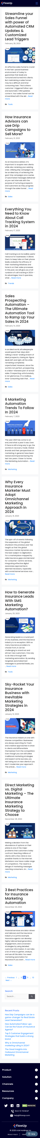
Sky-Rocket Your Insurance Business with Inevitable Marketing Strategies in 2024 (19, 697)
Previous (10, 977)
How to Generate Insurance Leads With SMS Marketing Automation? (19, 601)
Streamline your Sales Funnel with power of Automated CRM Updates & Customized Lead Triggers (19, 26)
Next (9, 980)
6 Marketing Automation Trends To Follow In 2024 (19, 406)
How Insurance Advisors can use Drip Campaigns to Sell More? (18, 125)
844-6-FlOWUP (22, 1111)
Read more (16, 278)
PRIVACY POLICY (13, 1134)
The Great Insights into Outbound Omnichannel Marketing (16, 1052)
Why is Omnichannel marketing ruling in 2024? (17, 1044)
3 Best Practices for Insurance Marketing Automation (19, 896)
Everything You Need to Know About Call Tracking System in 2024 (20, 218)
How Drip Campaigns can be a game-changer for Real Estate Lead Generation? (20, 1017)
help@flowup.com (22, 1115)
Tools (10, 104)
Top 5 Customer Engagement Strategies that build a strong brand (19, 1036)
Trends (11, 283)
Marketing (12, 469)
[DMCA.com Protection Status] (29, 1105)
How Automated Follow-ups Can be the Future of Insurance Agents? (20, 1027)
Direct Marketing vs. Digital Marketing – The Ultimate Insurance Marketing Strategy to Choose (19, 800)
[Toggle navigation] (37, 3)
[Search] (32, 996)
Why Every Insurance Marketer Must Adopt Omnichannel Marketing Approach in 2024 (17, 496)
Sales (10, 196)
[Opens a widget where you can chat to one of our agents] (32, 1134)
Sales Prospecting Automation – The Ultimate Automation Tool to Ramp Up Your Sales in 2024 (20, 309)
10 (33, 977)
